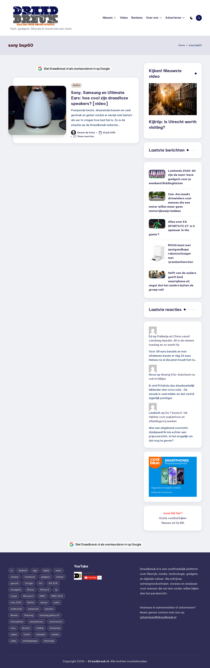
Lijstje (14, 596)
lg (56, 589)
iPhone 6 (44, 589)
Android (23, 570)
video (13, 640)
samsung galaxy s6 (49, 615)
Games (59, 577)
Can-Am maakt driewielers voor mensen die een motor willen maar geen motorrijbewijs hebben (170, 202)
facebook (30, 577)
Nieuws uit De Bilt (172, 523)
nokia (56, 602)
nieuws (43, 602)
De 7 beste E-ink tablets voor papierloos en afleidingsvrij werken (168, 417)
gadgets (45, 577)
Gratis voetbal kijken (173, 518)
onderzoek (16, 608)
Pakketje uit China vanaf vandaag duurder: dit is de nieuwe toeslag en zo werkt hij (171, 341)
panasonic (33, 608)
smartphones (36, 621)
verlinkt (55, 634)
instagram (16, 589)
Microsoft (28, 596)
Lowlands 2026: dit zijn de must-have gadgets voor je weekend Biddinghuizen (172, 177)
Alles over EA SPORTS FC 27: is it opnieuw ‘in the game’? (172, 228)
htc (40, 583)
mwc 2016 (16, 602)
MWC (42, 596)
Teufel (26, 634)
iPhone (30, 589)
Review (14, 615)
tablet (14, 634)
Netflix (30, 602)
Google (29, 583)
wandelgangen (30, 640)
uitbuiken (40, 634)
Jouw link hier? (173, 513)
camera (14, 577)
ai (11, 570)
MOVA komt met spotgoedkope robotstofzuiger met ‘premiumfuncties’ (180, 253)
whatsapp (49, 640)
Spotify (26, 628)
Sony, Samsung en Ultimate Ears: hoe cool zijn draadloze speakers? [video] (99, 98)
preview (49, 608)
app (35, 570)
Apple (46, 570)
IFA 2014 (53, 583)
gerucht (15, 583)
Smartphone (17, 621)
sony (13, 628)
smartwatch (55, 621)
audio (58, 570)
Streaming (55, 628)
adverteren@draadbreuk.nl (158, 617)
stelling (39, 628)
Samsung (28, 615)
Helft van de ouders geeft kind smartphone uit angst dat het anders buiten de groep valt (172, 281)
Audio (76, 85)
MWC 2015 (57, 596)
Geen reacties (85, 136)
